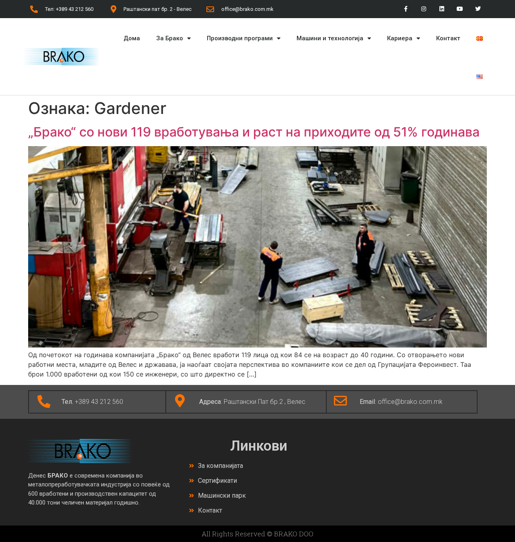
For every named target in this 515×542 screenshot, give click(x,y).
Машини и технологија (330, 38)
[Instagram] (424, 9)
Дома (132, 38)
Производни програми (240, 38)
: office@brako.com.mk (401, 401)
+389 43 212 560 (92, 401)
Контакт (448, 38)
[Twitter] (478, 9)
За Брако (169, 38)
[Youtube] (460, 9)
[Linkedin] (442, 9)
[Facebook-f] (406, 9)
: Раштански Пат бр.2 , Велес (252, 401)
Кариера (399, 38)
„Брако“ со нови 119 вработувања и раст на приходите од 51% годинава (254, 132)
